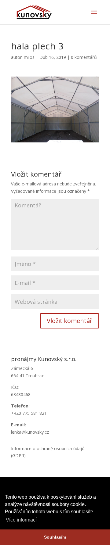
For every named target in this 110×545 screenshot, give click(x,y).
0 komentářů (84, 57)
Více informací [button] (21, 519)
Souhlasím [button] (55, 537)
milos (29, 57)
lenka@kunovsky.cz (30, 432)
